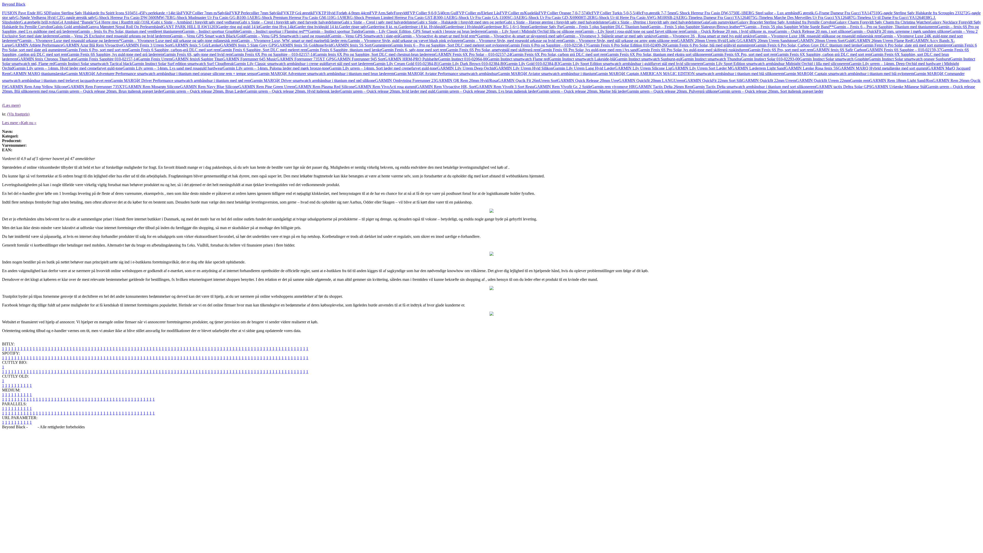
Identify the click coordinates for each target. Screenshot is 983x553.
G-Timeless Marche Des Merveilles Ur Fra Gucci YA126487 (803, 17)
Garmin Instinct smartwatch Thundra (711, 59)
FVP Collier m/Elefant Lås (478, 13)
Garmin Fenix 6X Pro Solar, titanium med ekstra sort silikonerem (658, 54)
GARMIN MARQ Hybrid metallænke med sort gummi (882, 68)
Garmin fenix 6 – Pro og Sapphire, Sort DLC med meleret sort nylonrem (449, 45)
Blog (33, 427)
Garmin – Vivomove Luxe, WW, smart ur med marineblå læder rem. (292, 40)
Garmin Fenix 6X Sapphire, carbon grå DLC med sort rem (823, 54)
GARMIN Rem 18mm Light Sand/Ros (901, 80)
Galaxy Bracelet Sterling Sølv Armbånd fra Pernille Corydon (786, 22)
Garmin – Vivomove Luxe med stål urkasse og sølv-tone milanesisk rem (179, 40)
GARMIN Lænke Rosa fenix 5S (811, 68)
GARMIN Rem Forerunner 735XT (96, 86)
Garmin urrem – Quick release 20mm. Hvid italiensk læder (292, 91)
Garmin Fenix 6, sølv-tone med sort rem (413, 50)
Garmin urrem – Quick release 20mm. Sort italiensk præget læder (770, 91)
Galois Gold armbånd (69, 27)
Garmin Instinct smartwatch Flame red (518, 59)
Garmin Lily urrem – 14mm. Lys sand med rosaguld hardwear (173, 68)
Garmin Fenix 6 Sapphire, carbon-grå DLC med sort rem (174, 50)
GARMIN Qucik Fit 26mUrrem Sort (527, 80)
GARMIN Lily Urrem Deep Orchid (466, 68)
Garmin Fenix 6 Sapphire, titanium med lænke (344, 50)
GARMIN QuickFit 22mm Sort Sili (713, 80)
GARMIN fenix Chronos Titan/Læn (46, 59)
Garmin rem (859, 80)
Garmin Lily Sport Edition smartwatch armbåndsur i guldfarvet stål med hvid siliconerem (631, 63)
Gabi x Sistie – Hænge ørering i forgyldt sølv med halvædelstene (556, 22)
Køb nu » (28, 123)
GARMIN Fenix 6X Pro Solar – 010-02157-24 (473, 54)
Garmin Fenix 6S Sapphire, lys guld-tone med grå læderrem (115, 54)
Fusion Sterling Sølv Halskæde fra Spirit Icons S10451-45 (96, 13)
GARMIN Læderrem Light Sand (758, 68)
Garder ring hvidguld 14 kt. (317, 27)
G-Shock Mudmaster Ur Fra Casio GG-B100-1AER (215, 17)
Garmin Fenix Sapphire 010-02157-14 (107, 59)
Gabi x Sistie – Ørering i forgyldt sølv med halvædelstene (654, 22)
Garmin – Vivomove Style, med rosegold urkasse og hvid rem (512, 40)
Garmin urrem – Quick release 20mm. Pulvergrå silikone (672, 91)
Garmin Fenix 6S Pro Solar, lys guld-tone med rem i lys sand (589, 50)
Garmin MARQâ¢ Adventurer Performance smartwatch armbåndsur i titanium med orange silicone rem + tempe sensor (161, 73)
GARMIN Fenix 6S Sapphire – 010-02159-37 (903, 50)
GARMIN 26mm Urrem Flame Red (882, 40)
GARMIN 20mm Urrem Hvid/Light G (708, 40)
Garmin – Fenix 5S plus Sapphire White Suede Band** (789, 27)
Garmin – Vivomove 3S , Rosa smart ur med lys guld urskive (705, 36)
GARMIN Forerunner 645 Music (249, 59)
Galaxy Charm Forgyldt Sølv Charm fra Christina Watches (882, 22)
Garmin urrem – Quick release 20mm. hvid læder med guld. (388, 91)
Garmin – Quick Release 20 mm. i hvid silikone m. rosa (730, 31)
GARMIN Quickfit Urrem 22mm (823, 80)
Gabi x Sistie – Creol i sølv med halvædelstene (378, 22)
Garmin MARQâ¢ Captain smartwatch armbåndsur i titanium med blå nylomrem (849, 73)
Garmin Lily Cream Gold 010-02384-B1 (406, 63)
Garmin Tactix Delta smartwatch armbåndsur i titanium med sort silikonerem (754, 86)
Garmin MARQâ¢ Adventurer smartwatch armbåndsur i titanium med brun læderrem (325, 73)
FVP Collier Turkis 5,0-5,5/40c (617, 13)
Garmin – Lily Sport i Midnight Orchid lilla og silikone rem (533, 31)
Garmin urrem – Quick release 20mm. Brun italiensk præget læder (109, 91)
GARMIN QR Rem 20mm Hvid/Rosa (466, 80)
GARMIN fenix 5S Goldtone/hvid (304, 45)
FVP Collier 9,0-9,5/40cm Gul (432, 13)
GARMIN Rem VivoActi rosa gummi (385, 86)
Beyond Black (13, 4)
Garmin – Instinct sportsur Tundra (335, 31)
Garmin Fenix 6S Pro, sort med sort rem (780, 50)
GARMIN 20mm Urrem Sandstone (768, 40)
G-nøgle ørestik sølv (78, 17)
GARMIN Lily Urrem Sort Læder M (701, 68)
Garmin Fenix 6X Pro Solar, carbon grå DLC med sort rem (558, 54)
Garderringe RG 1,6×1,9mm (505, 27)
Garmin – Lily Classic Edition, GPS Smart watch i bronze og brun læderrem (424, 31)
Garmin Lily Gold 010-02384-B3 (532, 63)
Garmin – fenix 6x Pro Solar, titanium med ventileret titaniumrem (130, 31)
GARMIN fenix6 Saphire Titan (197, 59)
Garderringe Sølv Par (545, 27)
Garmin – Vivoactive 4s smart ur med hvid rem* (438, 36)
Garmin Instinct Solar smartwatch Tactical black (93, 63)
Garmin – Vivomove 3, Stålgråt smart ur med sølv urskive (609, 36)
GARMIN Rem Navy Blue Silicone (209, 86)
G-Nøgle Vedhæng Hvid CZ (39, 17)
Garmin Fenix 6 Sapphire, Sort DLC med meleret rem (263, 50)
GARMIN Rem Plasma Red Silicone (325, 86)
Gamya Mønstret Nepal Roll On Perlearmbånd (124, 27)
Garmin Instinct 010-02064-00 (462, 59)
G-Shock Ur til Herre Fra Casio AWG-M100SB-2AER (639, 17)
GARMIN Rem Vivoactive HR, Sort (446, 86)
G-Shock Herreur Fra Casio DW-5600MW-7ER (134, 17)
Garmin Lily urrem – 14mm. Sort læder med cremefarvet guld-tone (383, 68)
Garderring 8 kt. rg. (382, 27)
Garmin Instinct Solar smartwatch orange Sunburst (909, 59)
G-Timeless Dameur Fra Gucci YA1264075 (719, 17)
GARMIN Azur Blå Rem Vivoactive (92, 45)
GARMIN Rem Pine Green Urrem (266, 86)
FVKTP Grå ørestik (297, 13)
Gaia (705, 22)
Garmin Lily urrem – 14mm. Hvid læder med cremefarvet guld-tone (68, 68)
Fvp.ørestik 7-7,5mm (659, 13)
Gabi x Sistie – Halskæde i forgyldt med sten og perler (460, 22)
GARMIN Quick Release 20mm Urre (587, 80)
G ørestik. (807, 13)
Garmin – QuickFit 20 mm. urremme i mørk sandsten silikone (900, 31)
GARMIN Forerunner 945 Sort (359, 59)
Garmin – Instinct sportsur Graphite (210, 31)
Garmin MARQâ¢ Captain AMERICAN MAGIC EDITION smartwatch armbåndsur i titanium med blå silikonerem (690, 73)
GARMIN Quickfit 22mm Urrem (769, 80)
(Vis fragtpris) (18, 114)
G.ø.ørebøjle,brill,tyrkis (39, 22)
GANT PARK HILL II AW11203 (189, 27)
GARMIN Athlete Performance (37, 45)
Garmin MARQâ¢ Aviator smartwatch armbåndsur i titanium (547, 73)
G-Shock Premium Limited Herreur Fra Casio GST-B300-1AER (402, 17)
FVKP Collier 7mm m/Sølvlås (205, 13)
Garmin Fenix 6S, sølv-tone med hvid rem (198, 54)
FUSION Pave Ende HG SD (25, 13)
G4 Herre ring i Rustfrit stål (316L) (123, 22)
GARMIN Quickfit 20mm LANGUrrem (651, 80)
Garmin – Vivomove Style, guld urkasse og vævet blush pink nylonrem (405, 40)
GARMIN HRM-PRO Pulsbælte (411, 59)
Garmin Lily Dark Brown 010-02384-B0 (472, 63)
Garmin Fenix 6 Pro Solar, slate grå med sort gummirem (906, 45)
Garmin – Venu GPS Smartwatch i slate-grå (364, 36)
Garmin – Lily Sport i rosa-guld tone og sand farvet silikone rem (633, 31)
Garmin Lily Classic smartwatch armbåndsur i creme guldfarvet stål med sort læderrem (303, 63)
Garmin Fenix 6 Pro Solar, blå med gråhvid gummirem (710, 45)
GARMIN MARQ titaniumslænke (38, 73)
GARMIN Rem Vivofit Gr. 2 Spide (562, 86)
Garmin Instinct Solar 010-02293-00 (770, 59)
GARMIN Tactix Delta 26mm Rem (663, 86)
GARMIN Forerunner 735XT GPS (305, 59)
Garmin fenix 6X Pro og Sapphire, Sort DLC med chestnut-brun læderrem (375, 54)
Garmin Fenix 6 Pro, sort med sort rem (97, 50)
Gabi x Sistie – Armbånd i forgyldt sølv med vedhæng (195, 22)
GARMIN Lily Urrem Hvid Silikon (524, 68)
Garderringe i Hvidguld (463, 27)
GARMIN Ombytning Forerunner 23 (405, 80)
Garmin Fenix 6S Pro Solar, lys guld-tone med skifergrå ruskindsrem (693, 50)
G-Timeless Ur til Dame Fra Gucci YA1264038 (891, 17)
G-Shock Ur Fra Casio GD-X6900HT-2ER (559, 17)
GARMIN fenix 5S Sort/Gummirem (361, 45)
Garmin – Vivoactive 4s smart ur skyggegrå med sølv (520, 36)
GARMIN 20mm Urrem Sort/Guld (825, 40)
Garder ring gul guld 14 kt (238, 27)
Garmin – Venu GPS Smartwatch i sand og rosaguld (287, 36)
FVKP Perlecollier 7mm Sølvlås (255, 13)
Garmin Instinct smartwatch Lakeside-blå (582, 59)
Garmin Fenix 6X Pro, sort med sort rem (743, 54)
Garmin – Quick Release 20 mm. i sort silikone (812, 31)
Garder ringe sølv (353, 27)
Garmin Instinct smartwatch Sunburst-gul (648, 59)
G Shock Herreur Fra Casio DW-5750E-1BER (713, 13)
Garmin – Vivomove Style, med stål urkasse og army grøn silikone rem (619, 40)
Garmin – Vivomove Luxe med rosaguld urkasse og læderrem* (70, 40)
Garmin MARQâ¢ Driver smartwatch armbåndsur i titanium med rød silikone (312, 80)
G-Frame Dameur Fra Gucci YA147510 (847, 13)
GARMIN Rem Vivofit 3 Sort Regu (505, 86)
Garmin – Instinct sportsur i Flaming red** (273, 31)
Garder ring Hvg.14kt (277, 27)
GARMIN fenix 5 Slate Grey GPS (248, 45)
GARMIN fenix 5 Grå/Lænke (196, 45)
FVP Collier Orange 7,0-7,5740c (565, 13)
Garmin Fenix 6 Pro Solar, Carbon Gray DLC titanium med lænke (807, 45)
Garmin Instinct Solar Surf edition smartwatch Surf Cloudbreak (183, 63)
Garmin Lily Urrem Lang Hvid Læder (584, 68)
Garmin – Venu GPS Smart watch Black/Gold (207, 36)
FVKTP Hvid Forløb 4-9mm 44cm (341, 13)
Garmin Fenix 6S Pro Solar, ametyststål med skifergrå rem (493, 50)
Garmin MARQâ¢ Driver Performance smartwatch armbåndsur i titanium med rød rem (180, 80)
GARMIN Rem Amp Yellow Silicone (36, 86)
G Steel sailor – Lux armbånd (775, 13)
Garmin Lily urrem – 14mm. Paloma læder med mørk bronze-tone (276, 68)
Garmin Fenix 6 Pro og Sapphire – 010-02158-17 (547, 45)
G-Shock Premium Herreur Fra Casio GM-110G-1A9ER (304, 17)
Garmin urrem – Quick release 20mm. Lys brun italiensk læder (486, 91)
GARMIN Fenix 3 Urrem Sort (147, 45)
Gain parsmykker (723, 22)
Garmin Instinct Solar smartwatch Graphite (834, 59)
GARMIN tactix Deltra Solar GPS (843, 86)
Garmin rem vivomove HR (613, 86)
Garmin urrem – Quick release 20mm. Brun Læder (204, 91)
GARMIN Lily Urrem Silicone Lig (643, 68)
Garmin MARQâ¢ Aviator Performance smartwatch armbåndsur (446, 73)
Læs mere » (11, 123)
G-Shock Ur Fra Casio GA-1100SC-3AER (489, 17)
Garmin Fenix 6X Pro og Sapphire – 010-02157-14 (273, 54)
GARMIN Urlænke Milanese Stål (898, 86)
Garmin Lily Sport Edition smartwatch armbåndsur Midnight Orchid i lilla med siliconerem (776, 63)
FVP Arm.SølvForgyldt (389, 13)
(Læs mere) (11, 105)
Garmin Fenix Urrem (155, 59)
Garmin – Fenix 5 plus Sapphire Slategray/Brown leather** (696, 27)
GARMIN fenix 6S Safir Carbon (839, 50)
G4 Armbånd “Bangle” (76, 22)
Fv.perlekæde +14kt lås (162, 13)
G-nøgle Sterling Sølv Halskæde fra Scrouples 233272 (923, 13)
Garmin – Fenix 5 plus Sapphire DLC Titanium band (605, 27)
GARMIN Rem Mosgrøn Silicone (152, 86)
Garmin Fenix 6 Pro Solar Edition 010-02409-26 (626, 45)
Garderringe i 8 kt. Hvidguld (421, 27)
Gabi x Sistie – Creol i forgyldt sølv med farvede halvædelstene (290, 22)
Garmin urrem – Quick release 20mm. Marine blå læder (582, 91)
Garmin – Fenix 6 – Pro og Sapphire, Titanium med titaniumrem (885, 27)
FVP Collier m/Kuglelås (519, 13)
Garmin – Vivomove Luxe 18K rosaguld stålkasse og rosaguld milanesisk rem (818, 36)
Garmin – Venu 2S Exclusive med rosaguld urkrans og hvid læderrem (114, 36)
